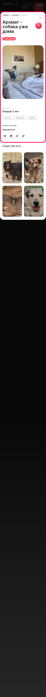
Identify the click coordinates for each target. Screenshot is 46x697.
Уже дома (15, 15)
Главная (6, 15)
